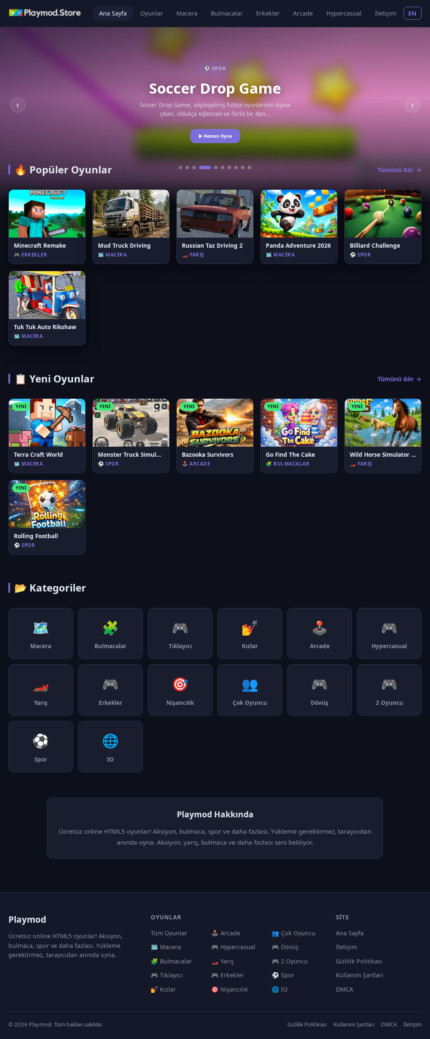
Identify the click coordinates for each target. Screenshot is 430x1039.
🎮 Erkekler (227, 975)
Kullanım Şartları (359, 975)
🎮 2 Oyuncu (290, 961)
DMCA (344, 989)
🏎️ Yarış (222, 961)
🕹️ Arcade (225, 933)
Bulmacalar (227, 13)
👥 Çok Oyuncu (293, 933)
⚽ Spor (283, 975)
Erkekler (268, 13)
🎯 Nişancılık (229, 989)
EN (412, 13)
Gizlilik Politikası (359, 961)
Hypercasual (344, 13)
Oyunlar (151, 13)
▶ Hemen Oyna (215, 136)
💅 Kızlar (163, 989)
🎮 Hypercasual (233, 947)
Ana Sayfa (113, 13)
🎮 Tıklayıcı (167, 975)
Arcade (303, 13)
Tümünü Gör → (400, 170)
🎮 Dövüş (285, 947)
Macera (186, 13)
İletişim (385, 13)
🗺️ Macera (166, 947)
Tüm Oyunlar (169, 933)
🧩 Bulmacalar (171, 961)
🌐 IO (280, 989)
